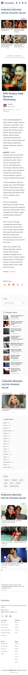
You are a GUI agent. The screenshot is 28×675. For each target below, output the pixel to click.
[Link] (22, 284)
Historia (7, 433)
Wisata (6, 438)
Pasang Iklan (4, 627)
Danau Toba (8, 467)
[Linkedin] (13, 284)
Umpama (14, 480)
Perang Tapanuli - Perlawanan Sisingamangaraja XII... (17, 337)
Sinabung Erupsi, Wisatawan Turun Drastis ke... (16, 370)
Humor (7, 425)
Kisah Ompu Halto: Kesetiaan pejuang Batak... (16, 330)
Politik (6, 465)
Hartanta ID (14, 672)
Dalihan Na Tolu (14, 486)
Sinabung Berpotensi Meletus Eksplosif (17, 363)
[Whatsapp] (17, 284)
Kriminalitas (8, 462)
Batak (6, 423)
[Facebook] (16, 3)
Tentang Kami (4, 624)
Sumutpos (12, 271)
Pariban (18, 483)
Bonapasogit (18, 55)
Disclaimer (3, 635)
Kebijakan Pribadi (5, 632)
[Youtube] (22, 3)
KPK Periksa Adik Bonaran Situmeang (15, 57)
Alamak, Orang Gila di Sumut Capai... (17, 316)
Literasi (6, 428)
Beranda (10, 55)
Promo (6, 451)
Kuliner (6, 441)
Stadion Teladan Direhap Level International (15, 357)
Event (6, 449)
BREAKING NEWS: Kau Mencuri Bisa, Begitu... (17, 344)
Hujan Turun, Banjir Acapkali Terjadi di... (16, 350)
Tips (5, 446)
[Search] (23, 302)
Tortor (11, 483)
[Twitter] (19, 3)
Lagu (6, 457)
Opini (6, 459)
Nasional (7, 454)
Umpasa (7, 480)
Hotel (6, 444)
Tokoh (6, 436)
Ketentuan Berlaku (6, 630)
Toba (6, 483)
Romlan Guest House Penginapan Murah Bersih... (17, 323)
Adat (6, 486)
